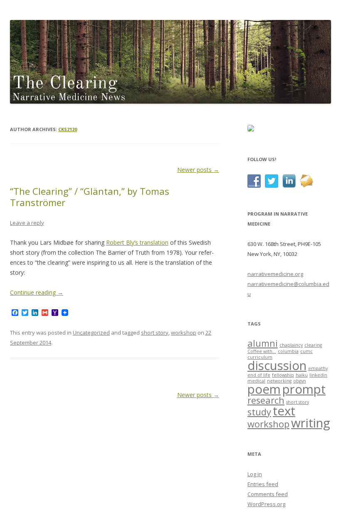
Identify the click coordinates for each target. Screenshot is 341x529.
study (259, 412)
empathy (318, 368)
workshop (183, 332)
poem (264, 389)
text (284, 410)
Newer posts (198, 170)
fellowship (283, 375)
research (265, 400)
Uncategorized (91, 332)
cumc (306, 351)
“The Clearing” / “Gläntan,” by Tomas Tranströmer (89, 196)
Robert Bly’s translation (137, 242)
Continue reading (36, 292)
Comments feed (267, 494)
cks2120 (67, 129)
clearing (313, 345)
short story (154, 332)
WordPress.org (266, 504)
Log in (254, 474)
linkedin (318, 375)
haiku (302, 375)
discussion (276, 365)
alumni (262, 343)
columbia (288, 351)
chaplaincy (291, 345)
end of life (258, 375)
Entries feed (262, 484)
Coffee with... (261, 351)
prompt (304, 389)
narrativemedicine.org (275, 274)
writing (310, 423)
